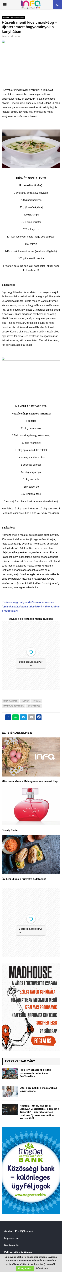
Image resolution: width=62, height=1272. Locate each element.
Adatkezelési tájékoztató (18, 1231)
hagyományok (10, 701)
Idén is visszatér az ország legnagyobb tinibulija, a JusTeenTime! (35, 1072)
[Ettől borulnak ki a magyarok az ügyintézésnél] (10, 1091)
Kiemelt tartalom (17, 17)
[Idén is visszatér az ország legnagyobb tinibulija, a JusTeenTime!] (10, 1073)
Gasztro (6, 17)
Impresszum (11, 1238)
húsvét (25, 701)
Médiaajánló (11, 1245)
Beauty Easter (10, 830)
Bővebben (42, 1268)
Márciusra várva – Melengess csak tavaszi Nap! (30, 781)
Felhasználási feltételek (18, 1252)
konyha (36, 701)
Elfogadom (24, 1268)
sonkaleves (34, 706)
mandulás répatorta (13, 706)
